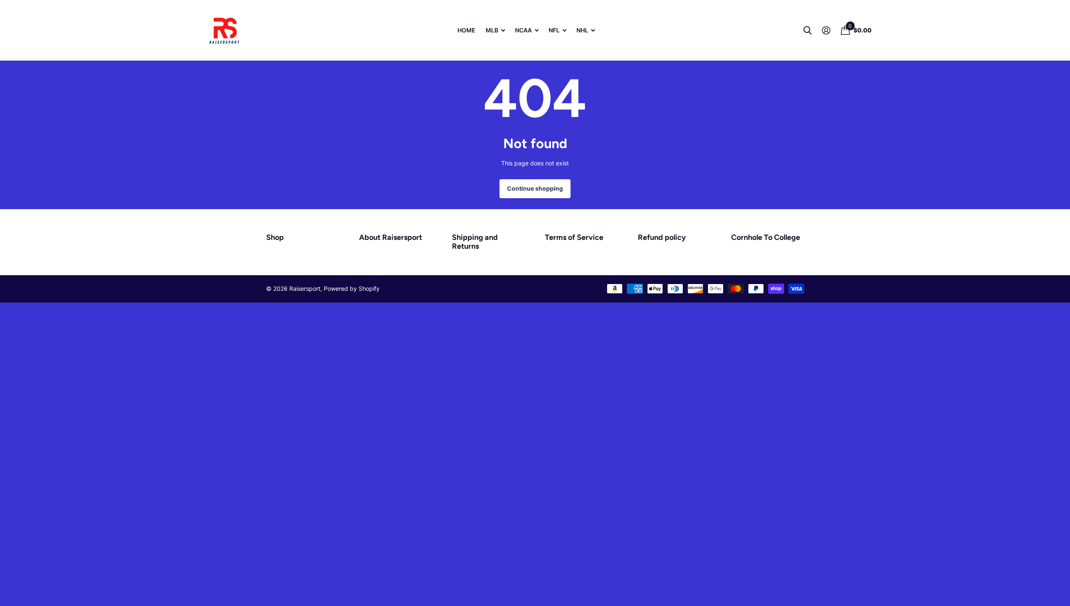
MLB (492, 30)
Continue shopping (535, 188)
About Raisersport (390, 237)
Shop (275, 237)
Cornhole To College (765, 237)
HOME (466, 30)
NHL (582, 30)
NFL (554, 30)
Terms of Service (574, 237)
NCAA (523, 30)
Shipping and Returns (475, 242)
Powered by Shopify (352, 288)
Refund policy (662, 237)
